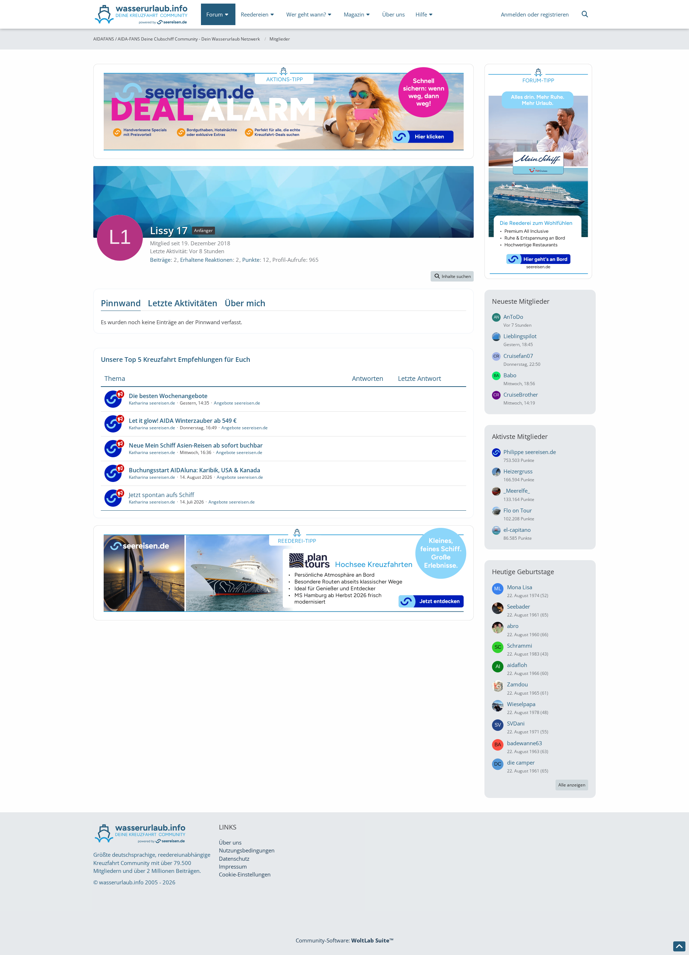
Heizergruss (518, 471)
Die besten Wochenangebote (168, 396)
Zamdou (517, 684)
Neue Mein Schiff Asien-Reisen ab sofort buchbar (196, 445)
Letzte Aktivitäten (182, 303)
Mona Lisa (519, 587)
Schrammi (519, 645)
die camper (521, 762)
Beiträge (160, 259)
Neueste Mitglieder (520, 301)
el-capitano (517, 529)
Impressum (233, 866)
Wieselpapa (521, 704)
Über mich (245, 303)
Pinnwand (121, 303)
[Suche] (585, 14)
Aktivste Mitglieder (520, 436)
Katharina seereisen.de (152, 403)
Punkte (250, 259)
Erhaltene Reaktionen (206, 259)
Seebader (518, 606)
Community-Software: (345, 940)
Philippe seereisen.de (529, 451)
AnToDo (513, 316)
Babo (509, 375)
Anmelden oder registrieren (535, 14)
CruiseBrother (520, 394)
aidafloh (517, 664)
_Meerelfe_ (516, 490)
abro (513, 625)
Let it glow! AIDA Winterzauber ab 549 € (182, 421)
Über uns (230, 842)
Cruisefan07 (518, 355)
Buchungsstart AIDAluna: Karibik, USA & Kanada (194, 470)
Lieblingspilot (519, 336)
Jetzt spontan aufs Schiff (161, 495)
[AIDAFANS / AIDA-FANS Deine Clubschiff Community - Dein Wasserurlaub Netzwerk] (141, 16)
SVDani (516, 723)
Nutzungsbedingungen (247, 850)
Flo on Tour (517, 510)
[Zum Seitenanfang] (679, 946)
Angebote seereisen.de (237, 403)
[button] (452, 276)
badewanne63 (524, 743)
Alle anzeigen (571, 785)
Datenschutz (234, 858)
